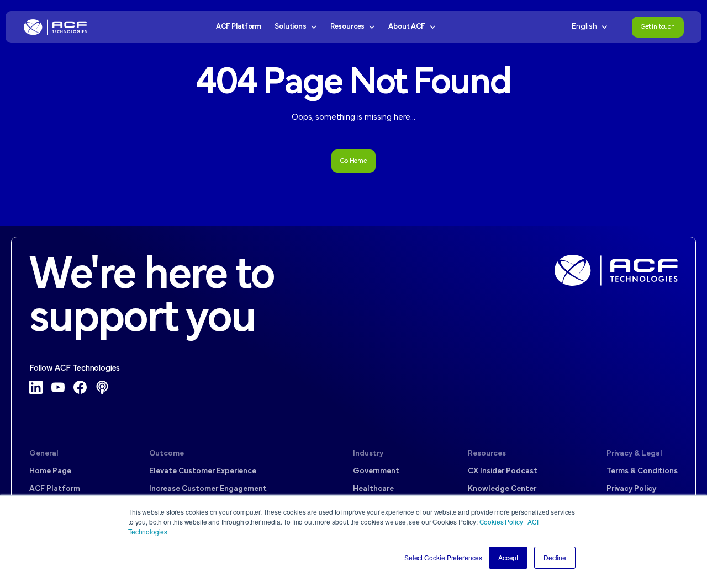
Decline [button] (555, 557)
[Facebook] (80, 387)
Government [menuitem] (376, 471)
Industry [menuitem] (368, 453)
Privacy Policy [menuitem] (631, 489)
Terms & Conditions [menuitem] (642, 471)
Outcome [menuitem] (166, 453)
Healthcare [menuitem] (373, 489)
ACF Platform (238, 26)
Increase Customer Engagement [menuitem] (208, 489)
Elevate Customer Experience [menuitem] (202, 471)
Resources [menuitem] (487, 453)
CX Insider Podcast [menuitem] (502, 471)
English (584, 26)
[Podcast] (102, 387)
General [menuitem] (44, 453)
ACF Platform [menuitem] (54, 489)
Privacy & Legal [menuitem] (634, 453)
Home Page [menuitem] (50, 471)
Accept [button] (508, 557)
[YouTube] (58, 387)
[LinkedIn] (36, 387)
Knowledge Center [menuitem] (502, 489)
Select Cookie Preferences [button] (443, 557)
